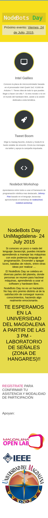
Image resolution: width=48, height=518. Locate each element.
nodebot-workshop (24, 203)
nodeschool (37, 200)
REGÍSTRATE (12, 386)
